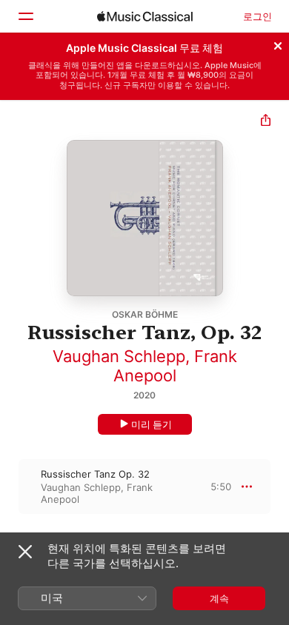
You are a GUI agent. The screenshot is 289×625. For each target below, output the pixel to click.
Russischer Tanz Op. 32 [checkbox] (95, 474)
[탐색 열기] (25, 16)
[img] (145, 16)
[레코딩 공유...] (265, 122)
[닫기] (278, 44)
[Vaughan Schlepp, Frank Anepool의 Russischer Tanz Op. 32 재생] (10, 486)
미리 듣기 (151, 424)
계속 (219, 598)
